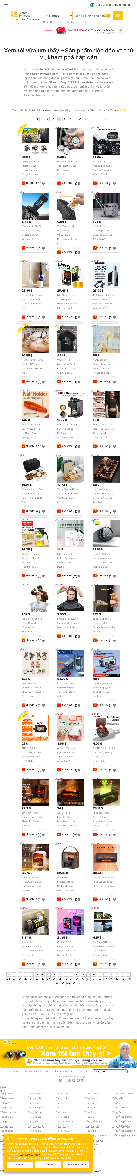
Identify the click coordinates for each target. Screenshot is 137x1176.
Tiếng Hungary (35, 1107)
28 (43, 979)
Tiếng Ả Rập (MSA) (121, 1126)
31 (60, 979)
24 (20, 979)
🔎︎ (106, 119)
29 (48, 979)
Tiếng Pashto (62, 1116)
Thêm (124, 110)
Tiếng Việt (117, 1098)
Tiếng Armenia (7, 1107)
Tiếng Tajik (89, 1107)
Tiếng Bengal (6, 1126)
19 (117, 974)
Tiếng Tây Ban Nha (93, 1140)
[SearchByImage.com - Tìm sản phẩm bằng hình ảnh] (21, 14)
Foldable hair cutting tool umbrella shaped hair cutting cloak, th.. (68, 623)
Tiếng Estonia (35, 1093)
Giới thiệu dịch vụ (63, 1071)
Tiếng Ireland (34, 1130)
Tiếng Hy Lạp (35, 1112)
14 (88, 974)
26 (31, 979)
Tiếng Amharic (7, 1098)
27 (37, 979)
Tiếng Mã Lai (62, 1098)
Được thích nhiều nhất (27, 110)
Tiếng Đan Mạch (120, 1107)
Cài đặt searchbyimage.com (114, 4)
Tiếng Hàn (33, 1121)
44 (57, 983)
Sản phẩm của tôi (101, 110)
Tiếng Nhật (61, 1112)
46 (68, 983)
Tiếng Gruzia (34, 1098)
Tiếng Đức (117, 1112)
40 (111, 979)
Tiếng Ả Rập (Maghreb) (123, 1130)
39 (105, 979)
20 (122, 974)
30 (54, 979)
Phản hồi (82, 1071)
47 (80, 119)
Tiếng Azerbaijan (8, 1112)
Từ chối (48, 1164)
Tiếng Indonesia (36, 1126)
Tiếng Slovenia (91, 1093)
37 (94, 979)
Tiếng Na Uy (62, 1103)
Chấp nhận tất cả (76, 1164)
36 (88, 979)
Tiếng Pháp (62, 1126)
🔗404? (59, 127)
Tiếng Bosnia (6, 1130)
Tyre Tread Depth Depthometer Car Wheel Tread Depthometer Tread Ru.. (67, 235)
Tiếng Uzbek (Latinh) (122, 1093)
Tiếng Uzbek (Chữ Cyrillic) (93, 1156)
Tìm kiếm (14, 1071)
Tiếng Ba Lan (6, 1116)
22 (8, 979)
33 (71, 979)
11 (71, 974)
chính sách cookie (30, 1154)
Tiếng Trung (90, 1130)
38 (100, 979)
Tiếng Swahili (91, 1098)
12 (77, 974)
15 (94, 974)
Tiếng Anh (5, 1103)
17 (105, 974)
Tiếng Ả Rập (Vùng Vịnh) (124, 1135)
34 (77, 979)
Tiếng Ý (116, 1103)
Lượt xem (80, 110)
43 (128, 979)
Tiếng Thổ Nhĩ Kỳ (93, 1121)
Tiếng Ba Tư (6, 1121)
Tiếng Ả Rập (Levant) (122, 1121)
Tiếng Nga (61, 1107)
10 (65, 974)
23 (14, 979)
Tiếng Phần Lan (64, 1130)
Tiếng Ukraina (91, 1144)
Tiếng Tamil (90, 1112)
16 (100, 974)
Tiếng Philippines (64, 1121)
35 (83, 979)
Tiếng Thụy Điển (92, 1126)
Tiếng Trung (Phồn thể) (95, 1135)
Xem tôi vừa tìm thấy (38, 1071)
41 (117, 979)
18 (111, 974)
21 (128, 974)
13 (83, 974)
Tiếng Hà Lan (35, 1116)
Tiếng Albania (7, 1093)
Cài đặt (20, 1164)
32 (65, 979)
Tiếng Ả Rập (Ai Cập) (122, 1116)
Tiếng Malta (62, 1093)
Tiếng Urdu (89, 1149)
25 (25, 979)
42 (122, 979)
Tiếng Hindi (34, 1103)
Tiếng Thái (89, 1116)
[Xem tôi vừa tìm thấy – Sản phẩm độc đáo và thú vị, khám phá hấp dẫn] (68, 1053)
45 (63, 983)
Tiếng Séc (89, 1103)
